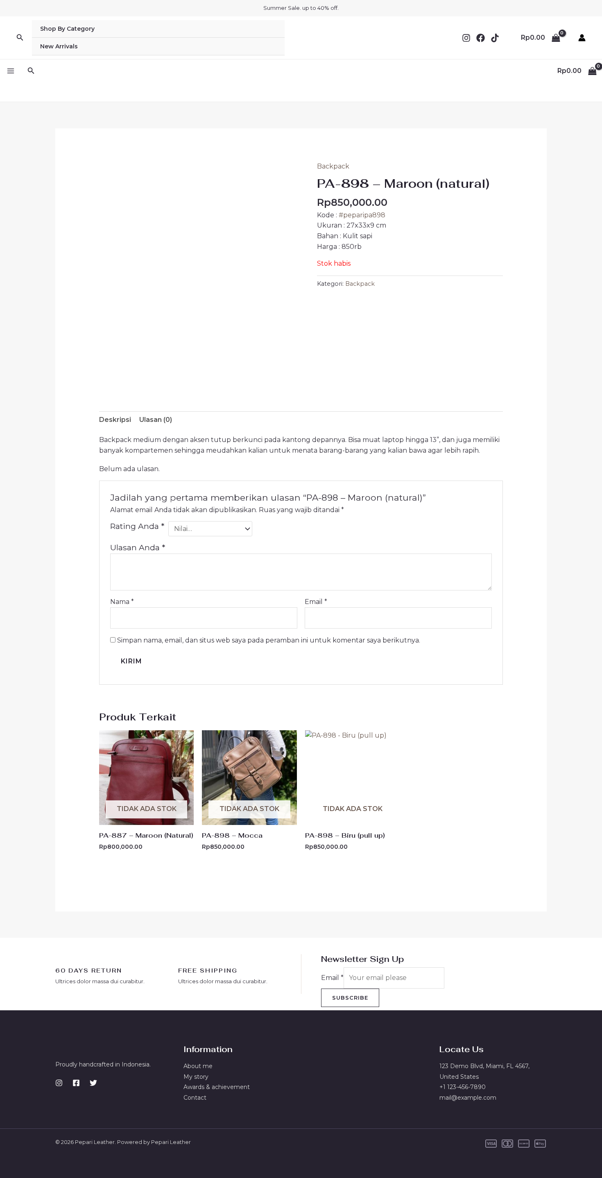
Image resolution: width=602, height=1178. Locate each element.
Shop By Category (67, 28)
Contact (194, 1097)
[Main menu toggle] (10, 71)
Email (316, 602)
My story (195, 1076)
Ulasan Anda (137, 547)
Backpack (333, 166)
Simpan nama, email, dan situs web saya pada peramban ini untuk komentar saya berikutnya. (268, 640)
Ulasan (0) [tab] (155, 420)
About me (198, 1066)
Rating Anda (137, 526)
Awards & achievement (216, 1087)
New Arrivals (59, 46)
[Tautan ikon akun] (582, 37)
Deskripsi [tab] (115, 420)
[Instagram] (466, 38)
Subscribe (350, 997)
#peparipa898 (362, 215)
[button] (20, 37)
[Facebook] (480, 38)
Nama (122, 602)
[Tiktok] (495, 38)
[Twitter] (93, 1083)
